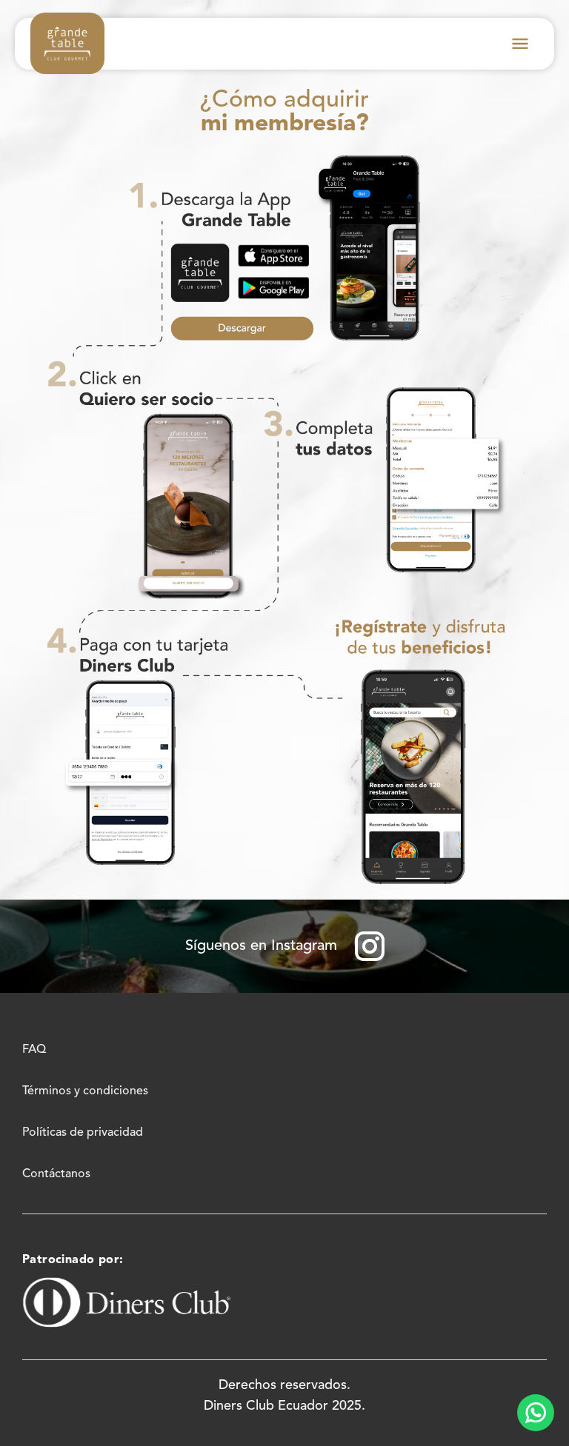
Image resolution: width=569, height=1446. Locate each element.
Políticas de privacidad (82, 1133)
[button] (520, 43)
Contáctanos (56, 1174)
